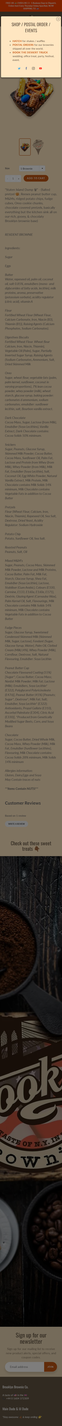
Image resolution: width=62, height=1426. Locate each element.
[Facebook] (26, 68)
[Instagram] (33, 68)
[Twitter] (19, 68)
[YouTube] (40, 68)
